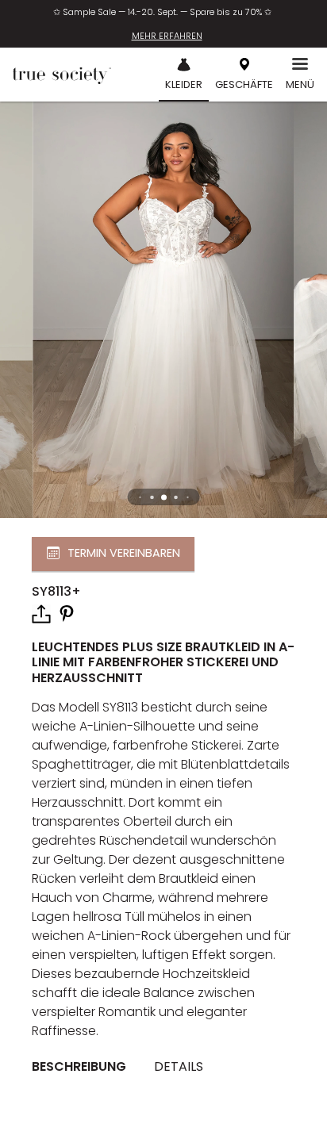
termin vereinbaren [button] (123, 554)
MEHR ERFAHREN (167, 35)
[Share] (41, 613)
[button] (164, 497)
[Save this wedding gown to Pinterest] (66, 613)
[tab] (85, 1066)
